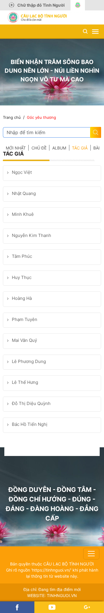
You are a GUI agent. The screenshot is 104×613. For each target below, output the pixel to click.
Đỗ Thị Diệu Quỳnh (31, 403)
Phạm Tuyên (24, 319)
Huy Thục (21, 277)
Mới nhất (16, 147)
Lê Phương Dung (29, 361)
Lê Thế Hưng (25, 382)
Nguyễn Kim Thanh (31, 235)
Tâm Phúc (22, 256)
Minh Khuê (23, 214)
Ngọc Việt (22, 172)
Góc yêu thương (41, 117)
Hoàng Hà (22, 298)
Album (59, 147)
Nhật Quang (24, 193)
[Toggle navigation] (91, 553)
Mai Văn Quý (24, 340)
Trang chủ (12, 117)
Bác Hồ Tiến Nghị (29, 424)
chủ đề (39, 147)
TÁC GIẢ (80, 147)
